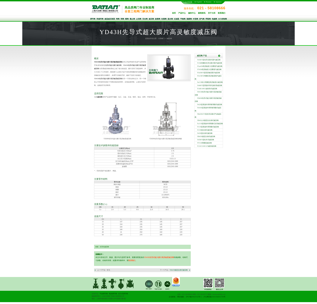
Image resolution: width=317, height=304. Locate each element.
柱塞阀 (164, 19)
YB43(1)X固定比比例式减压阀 (208, 120)
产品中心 (182, 13)
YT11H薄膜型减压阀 (204, 143)
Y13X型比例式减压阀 (204, 130)
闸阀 (117, 19)
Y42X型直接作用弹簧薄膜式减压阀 (209, 104)
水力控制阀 (222, 19)
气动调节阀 (104, 294)
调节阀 (92, 19)
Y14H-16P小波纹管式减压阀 (207, 89)
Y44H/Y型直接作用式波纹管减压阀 (209, 85)
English (199, 2)
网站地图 (180, 297)
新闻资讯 (202, 13)
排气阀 (201, 19)
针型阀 (195, 19)
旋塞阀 (157, 19)
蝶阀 (127, 19)
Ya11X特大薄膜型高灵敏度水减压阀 (210, 82)
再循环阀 (99, 19)
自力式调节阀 (123, 294)
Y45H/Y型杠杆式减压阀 (205, 140)
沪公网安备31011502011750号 (214, 297)
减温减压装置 (110, 19)
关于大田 (211, 13)
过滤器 (176, 19)
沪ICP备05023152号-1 (193, 297)
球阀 (122, 19)
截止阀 (132, 19)
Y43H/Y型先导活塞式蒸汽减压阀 (208, 60)
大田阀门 (161, 38)
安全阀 (145, 19)
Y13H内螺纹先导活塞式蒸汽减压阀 (209, 63)
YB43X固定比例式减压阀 (179, 270)
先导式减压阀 (104, 247)
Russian (208, 2)
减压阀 (151, 19)
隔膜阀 (189, 19)
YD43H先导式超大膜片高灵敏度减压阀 (108, 62)
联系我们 (221, 13)
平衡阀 (182, 19)
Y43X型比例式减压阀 (204, 133)
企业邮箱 (172, 297)
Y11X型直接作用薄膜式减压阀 (208, 127)
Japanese (219, 2)
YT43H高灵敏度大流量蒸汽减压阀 (209, 69)
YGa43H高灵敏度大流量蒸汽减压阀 (209, 66)
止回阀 (138, 19)
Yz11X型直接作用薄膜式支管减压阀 (210, 123)
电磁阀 (214, 19)
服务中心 (192, 13)
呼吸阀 (208, 19)
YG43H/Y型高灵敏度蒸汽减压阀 (208, 73)
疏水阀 (170, 19)
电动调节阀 (113, 294)
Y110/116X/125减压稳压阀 (206, 146)
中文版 (189, 2)
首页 (174, 13)
